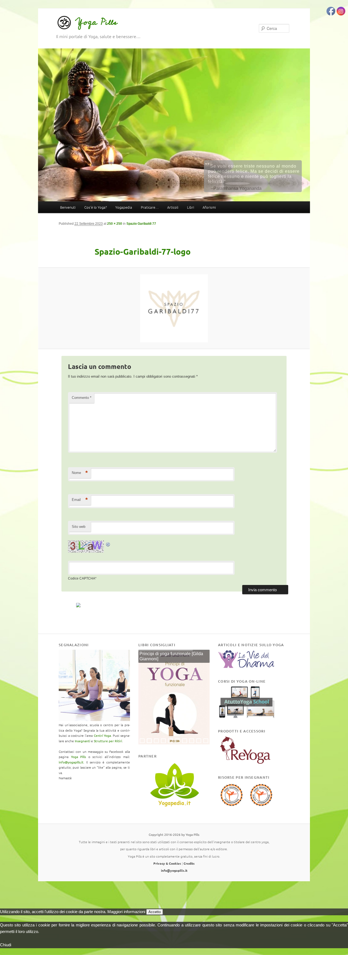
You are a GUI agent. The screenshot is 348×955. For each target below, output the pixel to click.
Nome (80, 472)
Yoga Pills (96, 22)
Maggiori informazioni (126, 911)
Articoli (172, 207)
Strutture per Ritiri (108, 741)
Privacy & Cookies (167, 863)
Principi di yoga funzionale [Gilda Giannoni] (171, 656)
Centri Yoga (102, 735)
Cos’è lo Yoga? (95, 207)
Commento (81, 398)
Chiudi (5, 944)
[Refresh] (108, 543)
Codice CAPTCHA (81, 578)
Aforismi (209, 207)
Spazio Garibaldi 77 (141, 224)
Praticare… (150, 207)
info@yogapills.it (71, 762)
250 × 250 (114, 224)
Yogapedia (123, 207)
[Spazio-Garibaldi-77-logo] (174, 308)
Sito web (78, 527)
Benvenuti (68, 207)
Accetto (154, 912)
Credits (189, 863)
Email (80, 499)
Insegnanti (82, 741)
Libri (190, 207)
